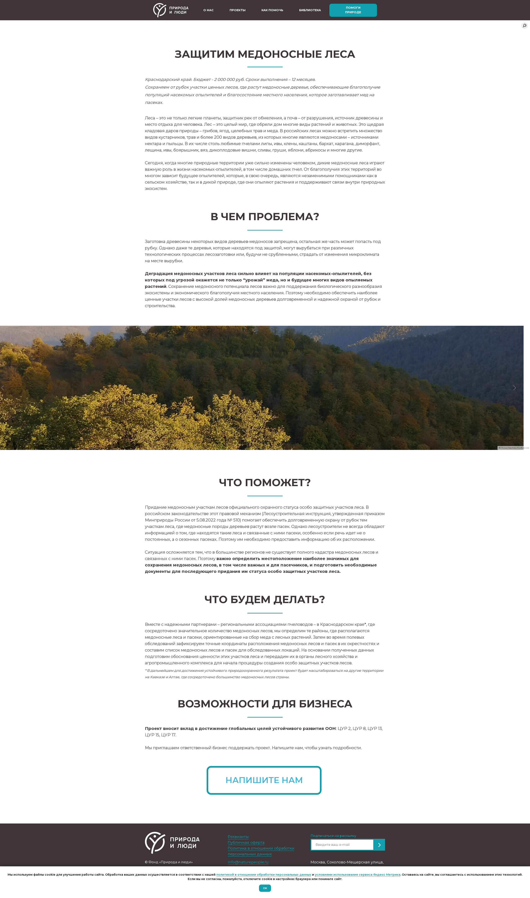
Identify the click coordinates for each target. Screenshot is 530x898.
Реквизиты (238, 836)
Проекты (238, 10)
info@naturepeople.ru (248, 862)
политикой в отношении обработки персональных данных (263, 874)
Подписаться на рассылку (333, 836)
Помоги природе (353, 10)
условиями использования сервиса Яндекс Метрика (357, 874)
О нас (208, 10)
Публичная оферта (246, 842)
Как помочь (272, 10)
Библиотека (310, 10)
